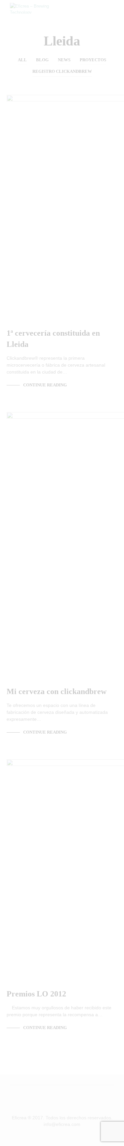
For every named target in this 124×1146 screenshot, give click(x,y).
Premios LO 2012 (36, 994)
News (64, 59)
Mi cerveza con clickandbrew (56, 691)
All (22, 59)
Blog (42, 59)
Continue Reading (45, 384)
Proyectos (93, 59)
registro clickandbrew (62, 71)
